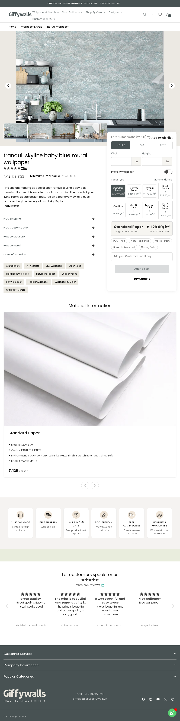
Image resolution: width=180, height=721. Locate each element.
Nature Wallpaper (58, 26)
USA (6, 701)
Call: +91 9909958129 (90, 694)
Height (146, 153)
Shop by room (69, 273)
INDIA (23, 701)
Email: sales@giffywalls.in (90, 699)
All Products (33, 265)
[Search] (145, 14)
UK (14, 701)
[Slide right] (95, 485)
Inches (120, 145)
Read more (11, 206)
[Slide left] (85, 485)
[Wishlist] (160, 14)
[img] (90, 580)
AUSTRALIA (38, 701)
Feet (163, 145)
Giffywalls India (19, 716)
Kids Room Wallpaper (17, 273)
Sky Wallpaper (13, 281)
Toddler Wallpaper (38, 281)
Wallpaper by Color (65, 281)
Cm (142, 145)
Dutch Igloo (75, 265)
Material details (163, 179)
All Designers (13, 265)
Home (12, 26)
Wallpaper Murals (31, 26)
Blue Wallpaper (54, 265)
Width (115, 153)
